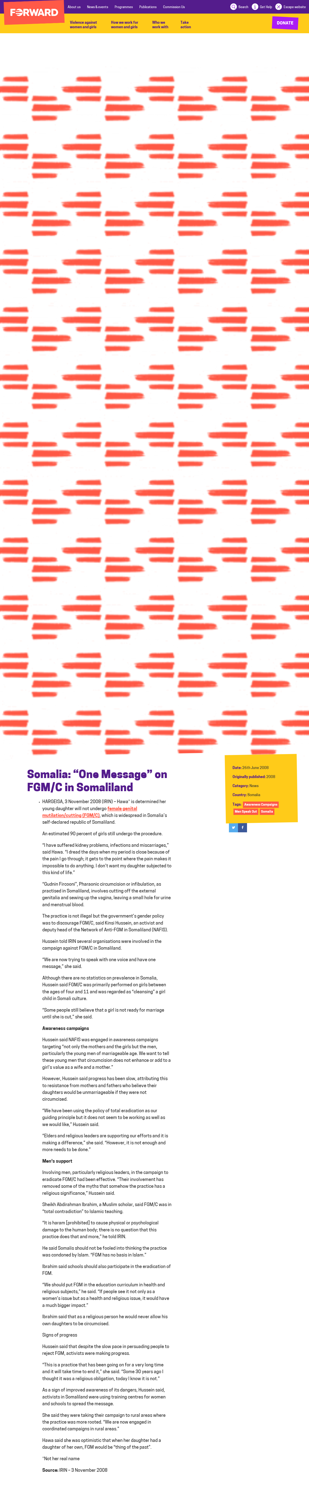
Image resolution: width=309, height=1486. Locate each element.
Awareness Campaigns (260, 805)
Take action (186, 25)
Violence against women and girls (83, 25)
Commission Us (174, 7)
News (254, 786)
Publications (148, 7)
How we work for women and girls (124, 25)
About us (74, 7)
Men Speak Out (246, 812)
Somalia (253, 795)
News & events (97, 7)
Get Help (266, 7)
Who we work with (160, 25)
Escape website (295, 7)
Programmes (124, 7)
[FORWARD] (34, 12)
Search (243, 7)
